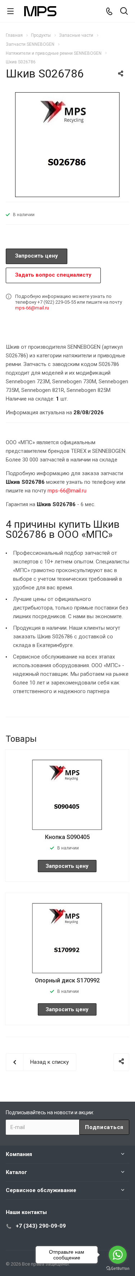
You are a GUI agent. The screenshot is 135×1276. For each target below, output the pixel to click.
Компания (19, 1154)
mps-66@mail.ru (32, 308)
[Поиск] (124, 11)
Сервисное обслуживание (41, 1190)
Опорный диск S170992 (67, 980)
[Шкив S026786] (68, 143)
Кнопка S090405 (67, 837)
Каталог (16, 1172)
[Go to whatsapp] (118, 1255)
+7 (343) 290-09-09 (41, 1226)
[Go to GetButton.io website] (117, 1268)
